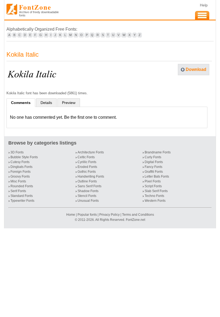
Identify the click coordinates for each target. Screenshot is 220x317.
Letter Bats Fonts (157, 176)
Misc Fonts (18, 181)
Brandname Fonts (158, 152)
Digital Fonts (154, 162)
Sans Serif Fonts (89, 186)
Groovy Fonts (20, 176)
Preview (68, 102)
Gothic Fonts (87, 172)
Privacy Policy (109, 215)
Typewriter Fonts (22, 201)
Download (196, 69)
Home (71, 215)
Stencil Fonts (87, 196)
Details (46, 102)
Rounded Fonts (21, 186)
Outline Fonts (87, 181)
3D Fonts (17, 152)
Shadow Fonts (88, 191)
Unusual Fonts (88, 201)
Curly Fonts (153, 157)
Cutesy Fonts (20, 162)
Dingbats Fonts (21, 167)
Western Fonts (155, 201)
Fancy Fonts (153, 167)
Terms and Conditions (138, 215)
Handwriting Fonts (91, 176)
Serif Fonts (18, 191)
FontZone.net (135, 220)
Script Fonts (153, 186)
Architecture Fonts (91, 152)
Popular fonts (87, 215)
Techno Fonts (154, 196)
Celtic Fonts (86, 157)
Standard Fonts (21, 196)
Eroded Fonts (87, 167)
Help (204, 5)
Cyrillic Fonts (87, 162)
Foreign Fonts (20, 172)
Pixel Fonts (153, 181)
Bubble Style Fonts (24, 157)
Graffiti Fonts (154, 172)
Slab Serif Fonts (156, 191)
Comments (21, 102)
